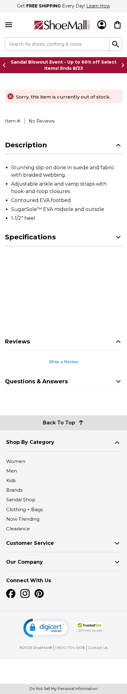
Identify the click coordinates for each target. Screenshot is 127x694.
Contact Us (98, 647)
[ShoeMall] (62, 25)
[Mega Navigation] (8, 25)
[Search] (115, 44)
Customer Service (30, 543)
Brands (14, 490)
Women (15, 461)
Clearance (18, 529)
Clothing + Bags (24, 509)
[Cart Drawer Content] (117, 24)
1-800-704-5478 (70, 647)
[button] (46, 628)
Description (26, 145)
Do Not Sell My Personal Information (63, 688)
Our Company (24, 562)
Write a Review (63, 361)
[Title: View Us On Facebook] (10, 593)
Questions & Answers (36, 381)
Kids (11, 480)
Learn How (98, 6)
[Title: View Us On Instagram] (25, 593)
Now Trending (22, 519)
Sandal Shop (20, 500)
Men (11, 471)
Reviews (17, 341)
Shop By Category (30, 442)
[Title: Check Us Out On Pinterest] (39, 593)
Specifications (30, 237)
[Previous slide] (6, 65)
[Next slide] (121, 65)
